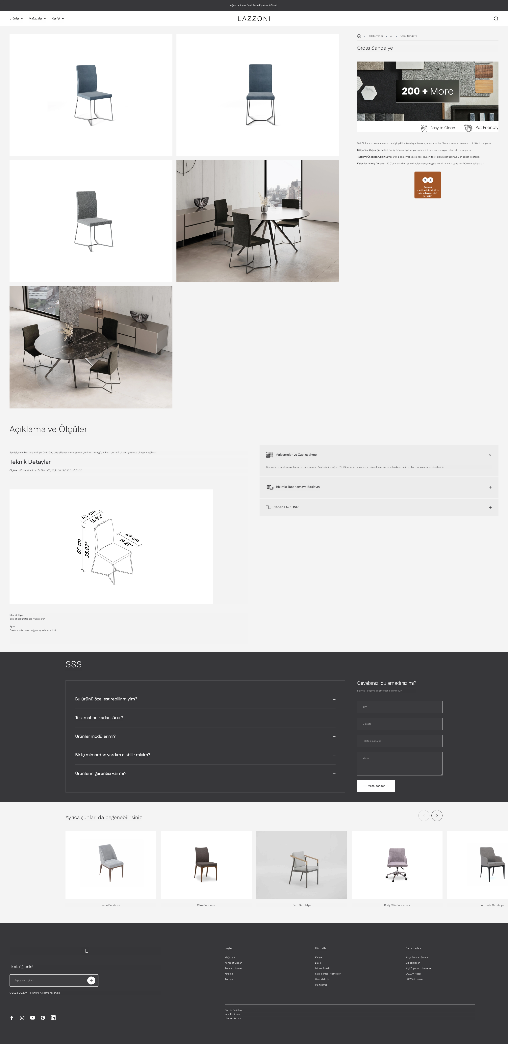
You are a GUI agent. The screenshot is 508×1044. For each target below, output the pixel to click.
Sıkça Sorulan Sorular (417, 957)
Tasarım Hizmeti (233, 968)
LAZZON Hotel (413, 974)
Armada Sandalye (492, 905)
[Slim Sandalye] (206, 865)
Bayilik (318, 963)
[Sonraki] (437, 815)
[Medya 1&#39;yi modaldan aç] (91, 95)
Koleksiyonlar (375, 36)
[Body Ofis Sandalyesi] (397, 865)
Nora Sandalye (110, 905)
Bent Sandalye (301, 905)
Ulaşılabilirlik (322, 979)
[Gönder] (91, 980)
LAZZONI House (414, 979)
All (391, 36)
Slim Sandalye (206, 905)
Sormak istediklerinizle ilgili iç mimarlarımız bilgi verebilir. (428, 192)
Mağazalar (230, 957)
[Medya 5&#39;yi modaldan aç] (257, 221)
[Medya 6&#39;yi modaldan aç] (91, 347)
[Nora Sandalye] (110, 865)
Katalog (229, 974)
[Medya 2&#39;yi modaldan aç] (257, 95)
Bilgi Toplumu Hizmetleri (418, 968)
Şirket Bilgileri (412, 963)
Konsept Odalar (233, 963)
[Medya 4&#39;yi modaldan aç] (91, 221)
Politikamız (321, 985)
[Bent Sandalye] (301, 865)
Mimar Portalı (322, 968)
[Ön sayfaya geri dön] (359, 36)
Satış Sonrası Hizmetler (328, 974)
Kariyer (319, 957)
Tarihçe (229, 979)
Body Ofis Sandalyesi (397, 905)
